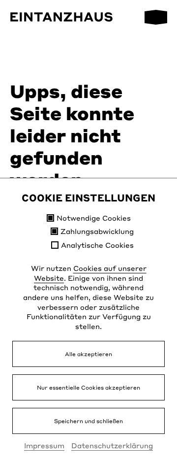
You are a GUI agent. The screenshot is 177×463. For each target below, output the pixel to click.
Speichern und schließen (88, 421)
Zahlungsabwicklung (97, 231)
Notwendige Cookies (94, 218)
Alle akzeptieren (88, 354)
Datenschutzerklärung (112, 445)
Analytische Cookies (97, 245)
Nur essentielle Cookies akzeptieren (88, 387)
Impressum (44, 445)
